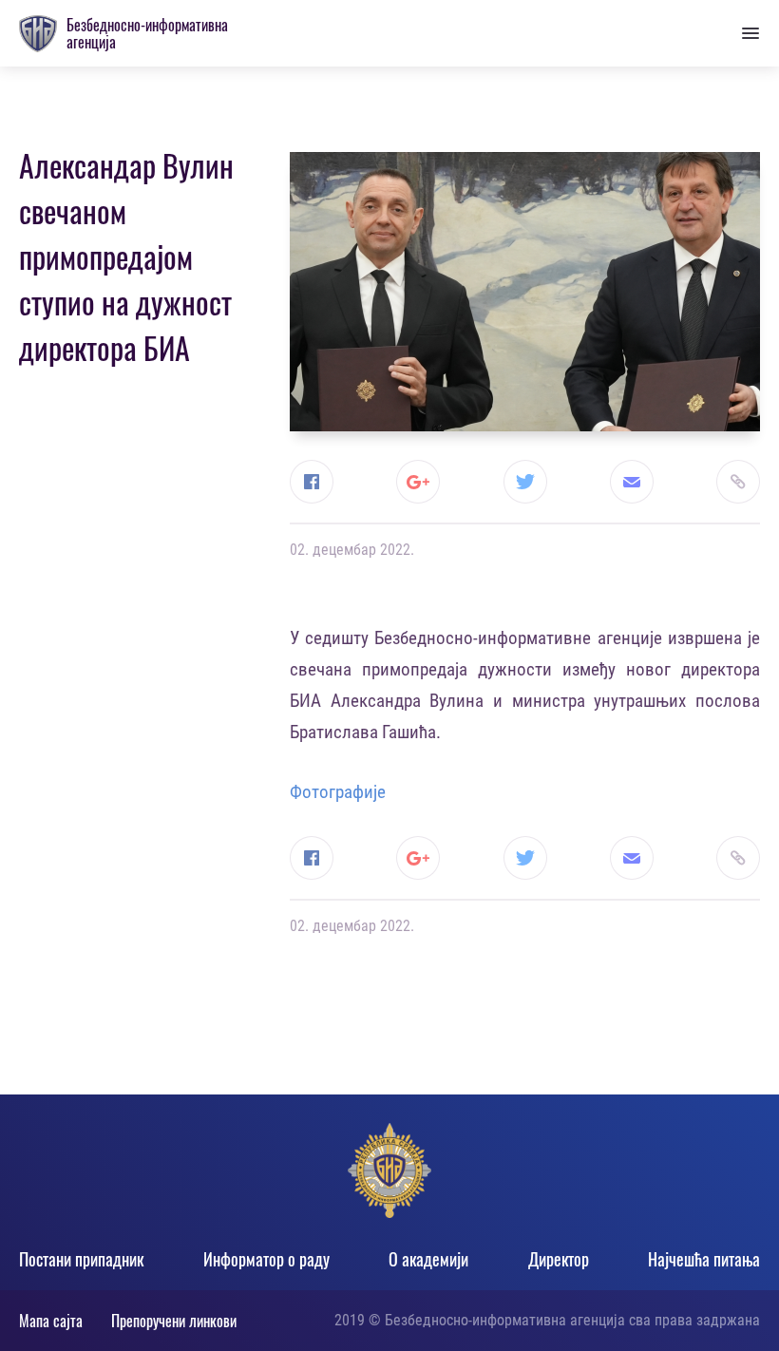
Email (632, 482)
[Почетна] (38, 33)
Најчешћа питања (704, 1258)
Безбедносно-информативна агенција (147, 33)
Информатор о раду (266, 1258)
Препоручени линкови (174, 1320)
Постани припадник (81, 1258)
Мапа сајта (51, 1320)
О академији (428, 1258)
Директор (558, 1258)
